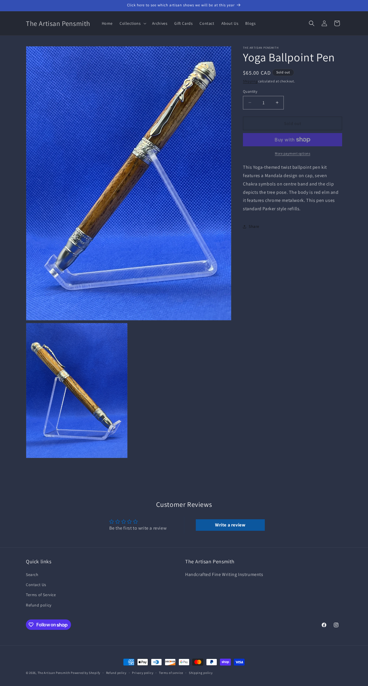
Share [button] (254, 226)
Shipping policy (201, 673)
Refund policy (38, 605)
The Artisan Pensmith (54, 673)
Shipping (250, 81)
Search (32, 574)
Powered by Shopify (85, 673)
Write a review (230, 525)
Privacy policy (142, 673)
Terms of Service (41, 595)
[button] (132, 23)
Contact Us (36, 584)
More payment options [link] (292, 153)
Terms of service (171, 673)
